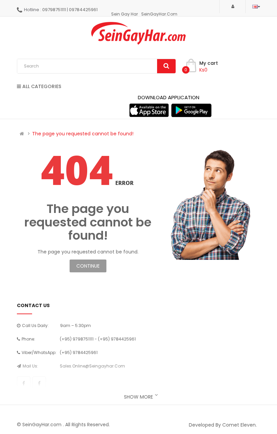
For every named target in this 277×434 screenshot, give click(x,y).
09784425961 (83, 9)
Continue (88, 266)
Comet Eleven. (239, 425)
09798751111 (54, 9)
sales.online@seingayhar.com (92, 366)
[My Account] (232, 6)
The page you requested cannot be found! (82, 133)
